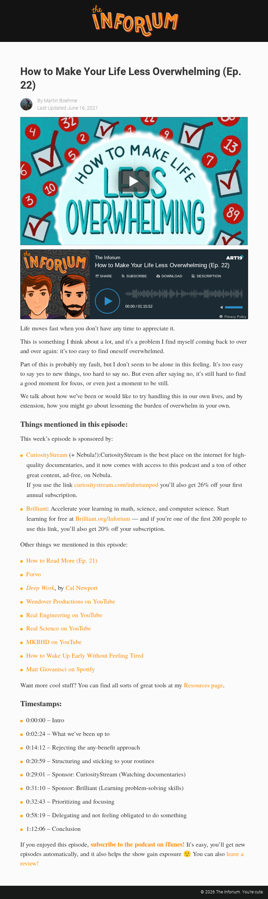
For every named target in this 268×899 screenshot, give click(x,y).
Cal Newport (82, 587)
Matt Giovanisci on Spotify (60, 669)
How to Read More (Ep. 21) (61, 560)
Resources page (203, 685)
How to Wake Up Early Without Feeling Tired (84, 655)
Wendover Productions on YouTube (70, 601)
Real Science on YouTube (58, 628)
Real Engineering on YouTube (64, 615)
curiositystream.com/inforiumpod (116, 484)
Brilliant (36, 508)
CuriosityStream (46, 454)
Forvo (33, 574)
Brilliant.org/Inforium (102, 518)
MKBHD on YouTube (54, 641)
